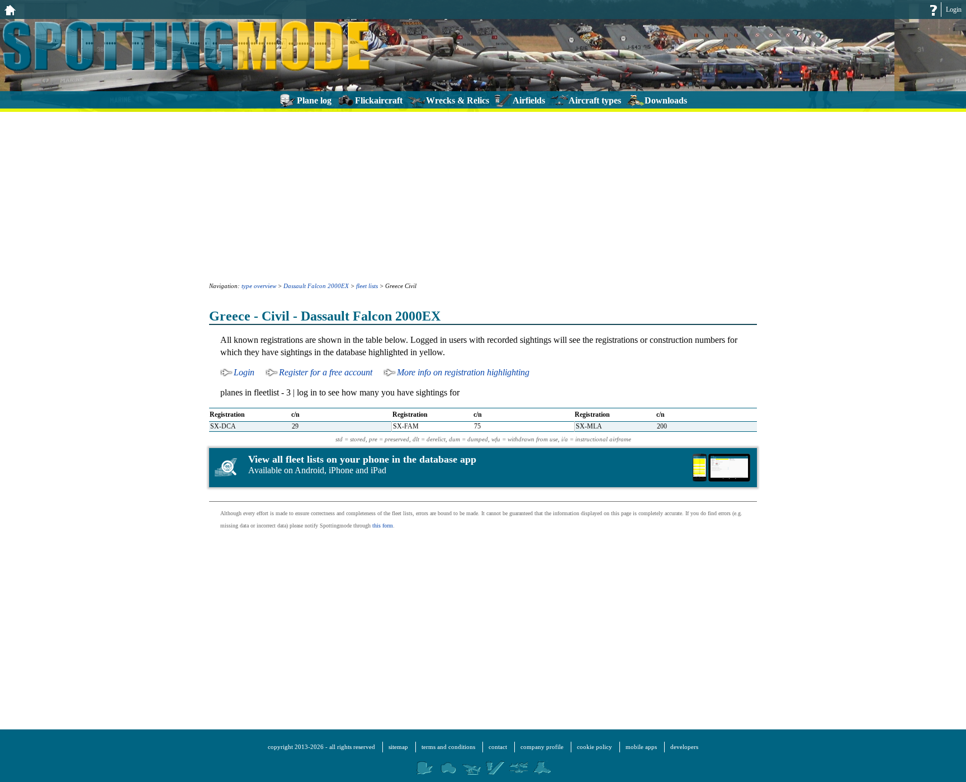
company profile (542, 746)
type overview (259, 285)
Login (954, 9)
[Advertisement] (483, 195)
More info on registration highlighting (463, 372)
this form (382, 525)
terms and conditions (448, 746)
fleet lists (367, 285)
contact (498, 746)
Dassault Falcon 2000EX (316, 285)
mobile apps (641, 746)
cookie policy (594, 746)
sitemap (398, 746)
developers (684, 746)
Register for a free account (325, 372)
